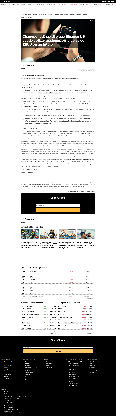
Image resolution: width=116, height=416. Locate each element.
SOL (23, 285)
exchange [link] (73, 85)
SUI (59, 328)
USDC (23, 276)
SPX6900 (29, 309)
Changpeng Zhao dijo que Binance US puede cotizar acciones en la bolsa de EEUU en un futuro (53, 40)
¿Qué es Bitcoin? (8, 405)
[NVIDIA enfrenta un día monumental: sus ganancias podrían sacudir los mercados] (30, 234)
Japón (59, 92)
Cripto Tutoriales (8, 374)
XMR (62, 4)
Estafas (6, 369)
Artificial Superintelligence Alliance (72, 322)
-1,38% (46, 4)
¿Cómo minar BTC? (9, 407)
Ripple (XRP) (72, 372)
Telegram (28, 380)
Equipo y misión (29, 372)
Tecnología (49, 367)
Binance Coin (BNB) (74, 385)
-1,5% (67, 4)
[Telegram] (32, 65)
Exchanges (30, 17)
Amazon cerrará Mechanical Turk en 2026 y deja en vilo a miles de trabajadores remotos (48, 244)
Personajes (92, 367)
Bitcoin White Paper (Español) (11, 409)
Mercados (49, 363)
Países (48, 361)
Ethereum (41, 14)
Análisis (50, 14)
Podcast (7, 378)
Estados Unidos (24, 17)
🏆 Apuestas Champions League (13, 362)
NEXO (23, 322)
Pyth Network (30, 311)
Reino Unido (53, 92)
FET (59, 322)
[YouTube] (29, 65)
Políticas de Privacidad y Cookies (12, 413)
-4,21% (80, 4)
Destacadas (92, 365)
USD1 (23, 296)
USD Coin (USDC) (73, 374)
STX (23, 320)
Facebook (29, 378)
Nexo (28, 322)
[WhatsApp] (24, 65)
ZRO (23, 306)
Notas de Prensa (58, 14)
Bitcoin (35, 14)
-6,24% (35, 4)
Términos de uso (8, 411)
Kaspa (64, 311)
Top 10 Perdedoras (74, 365)
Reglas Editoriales (30, 371)
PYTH (23, 311)
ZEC (29, 4)
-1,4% (104, 4)
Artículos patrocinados (52, 371)
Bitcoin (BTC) (72, 369)
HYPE (4, 4)
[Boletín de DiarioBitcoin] (34, 65)
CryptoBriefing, (30, 169)
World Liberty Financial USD (37, 296)
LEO (51, 4)
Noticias (6, 367)
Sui (63, 328)
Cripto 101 (6, 404)
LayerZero (30, 306)
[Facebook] (25, 65)
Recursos (72, 14)
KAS (59, 311)
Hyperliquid (33, 293)
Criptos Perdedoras (68, 303)
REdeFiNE (34, 96)
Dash (64, 309)
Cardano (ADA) (73, 380)
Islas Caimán (46, 92)
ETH (23, 279)
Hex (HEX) (71, 382)
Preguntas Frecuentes (10, 400)
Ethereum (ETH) (73, 371)
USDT (23, 271)
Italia (41, 92)
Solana (31, 285)
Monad (64, 331)
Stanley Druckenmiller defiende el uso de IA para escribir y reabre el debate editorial (85, 244)
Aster (28, 325)
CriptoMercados (27, 14)
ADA (73, 4)
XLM (85, 4)
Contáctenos (28, 361)
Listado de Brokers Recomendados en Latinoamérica (17, 396)
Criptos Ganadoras (31, 303)
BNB (23, 287)
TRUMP (60, 317)
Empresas (42, 240)
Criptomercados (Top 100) (75, 361)
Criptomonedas (61, 240)
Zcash (31, 290)
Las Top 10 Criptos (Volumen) (35, 268)
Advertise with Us (29, 365)
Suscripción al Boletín (94, 371)
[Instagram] (27, 65)
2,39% (9, 4)
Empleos (27, 374)
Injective (65, 306)
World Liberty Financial (33, 314)
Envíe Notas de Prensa (31, 367)
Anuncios (27, 363)
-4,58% (23, 4)
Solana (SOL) (72, 378)
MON (59, 331)
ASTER (24, 325)
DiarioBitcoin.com (89, 298)
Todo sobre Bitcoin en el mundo (97, 369)
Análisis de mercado (94, 361)
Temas (66, 14)
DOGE (15, 4)
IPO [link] (30, 87)
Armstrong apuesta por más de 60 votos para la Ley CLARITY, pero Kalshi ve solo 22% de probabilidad (67, 245)
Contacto (78, 14)
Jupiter (29, 328)
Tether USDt (33, 271)
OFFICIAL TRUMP (67, 317)
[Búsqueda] (5, 1)
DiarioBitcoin (30, 75)
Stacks (29, 320)
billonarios (79, 240)
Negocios (48, 365)
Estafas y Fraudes (8, 402)
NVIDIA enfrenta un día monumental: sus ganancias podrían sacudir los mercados (30, 244)
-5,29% (93, 4)
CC (109, 4)
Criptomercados (9, 365)
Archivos (84, 14)
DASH (60, 309)
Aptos (64, 325)
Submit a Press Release (31, 369)
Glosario (6, 376)
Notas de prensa (50, 369)
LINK (40, 4)
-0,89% (56, 4)
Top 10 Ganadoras (73, 363)
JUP (23, 328)
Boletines (91, 372)
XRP (23, 282)
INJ (59, 306)
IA (46, 14)
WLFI (23, 314)
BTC (23, 274)
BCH (98, 4)
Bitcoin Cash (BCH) (74, 376)
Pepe (64, 314)
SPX (23, 309)
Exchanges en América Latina (11, 398)
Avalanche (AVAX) (73, 383)
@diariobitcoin (40, 75)
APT (59, 325)
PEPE (59, 314)
